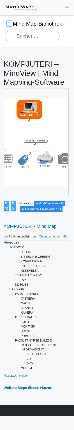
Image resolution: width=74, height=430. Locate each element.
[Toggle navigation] (67, 7)
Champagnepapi (49, 236)
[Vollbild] (13, 208)
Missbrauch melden (16, 375)
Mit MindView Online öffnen (39, 209)
